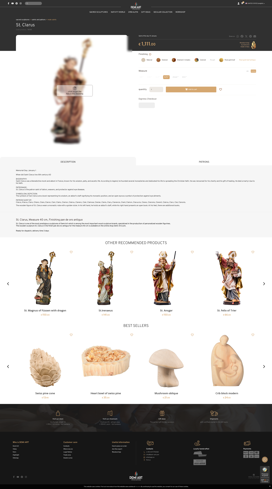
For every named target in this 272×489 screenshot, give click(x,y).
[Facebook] (242, 36)
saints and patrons (39, 20)
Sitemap (15, 458)
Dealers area (67, 458)
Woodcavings (116, 452)
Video (15, 449)
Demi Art (16, 446)
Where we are (68, 449)
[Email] (254, 36)
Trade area (67, 455)
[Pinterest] (250, 36)
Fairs (14, 452)
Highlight (16, 455)
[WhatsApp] (237, 36)
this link (137, 487)
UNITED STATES (255, 3)
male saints (52, 20)
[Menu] (268, 467)
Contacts (66, 446)
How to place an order (119, 446)
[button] (8, 284)
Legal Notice (67, 452)
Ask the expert (117, 449)
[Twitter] (246, 36)
